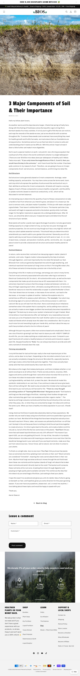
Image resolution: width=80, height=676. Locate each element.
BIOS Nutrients (16, 669)
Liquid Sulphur (27, 643)
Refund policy (37, 669)
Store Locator (62, 628)
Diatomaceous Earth (29, 639)
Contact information (41, 671)
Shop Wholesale (63, 637)
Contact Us (61, 615)
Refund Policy (62, 624)
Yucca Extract (27, 630)
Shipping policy (68, 669)
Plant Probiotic (27, 634)
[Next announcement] (76, 2)
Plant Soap (26, 616)
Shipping (61, 619)
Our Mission (44, 616)
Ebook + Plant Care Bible (48, 630)
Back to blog (41, 503)
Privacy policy (47, 669)
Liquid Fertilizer (28, 625)
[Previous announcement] (4, 2)
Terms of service (57, 669)
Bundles (25, 612)
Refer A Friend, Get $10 (66, 646)
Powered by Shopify (26, 669)
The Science (44, 621)
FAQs (42, 612)
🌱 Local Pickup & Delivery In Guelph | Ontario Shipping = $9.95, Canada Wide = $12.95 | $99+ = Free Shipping (40, 6)
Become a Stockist (64, 633)
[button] (4, 12)
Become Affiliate (63, 641)
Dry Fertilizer (27, 621)
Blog (41, 625)
